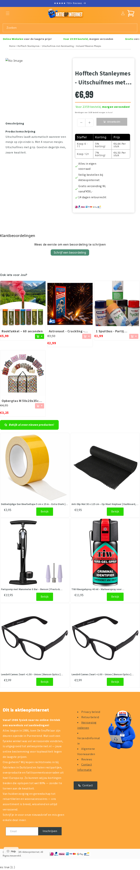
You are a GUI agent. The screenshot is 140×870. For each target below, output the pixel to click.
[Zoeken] (133, 28)
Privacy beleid (90, 712)
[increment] (89, 123)
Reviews (86, 759)
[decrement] (81, 123)
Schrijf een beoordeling (70, 252)
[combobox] (70, 28)
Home (12, 46)
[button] (8, 13)
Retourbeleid (90, 717)
